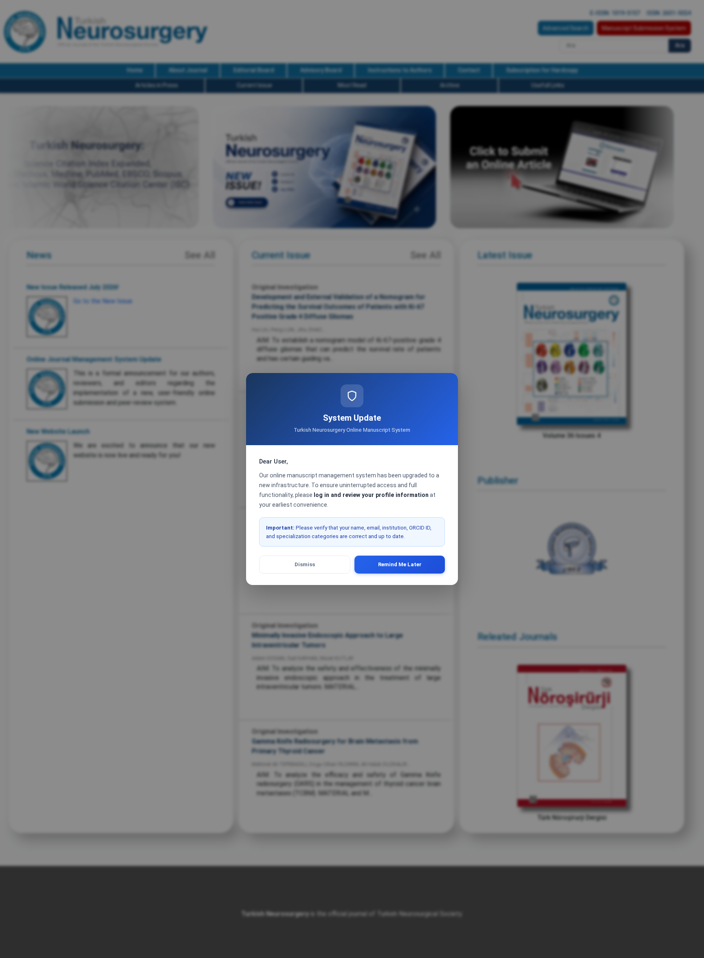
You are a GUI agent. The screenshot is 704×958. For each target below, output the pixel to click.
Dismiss (305, 564)
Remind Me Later (400, 564)
